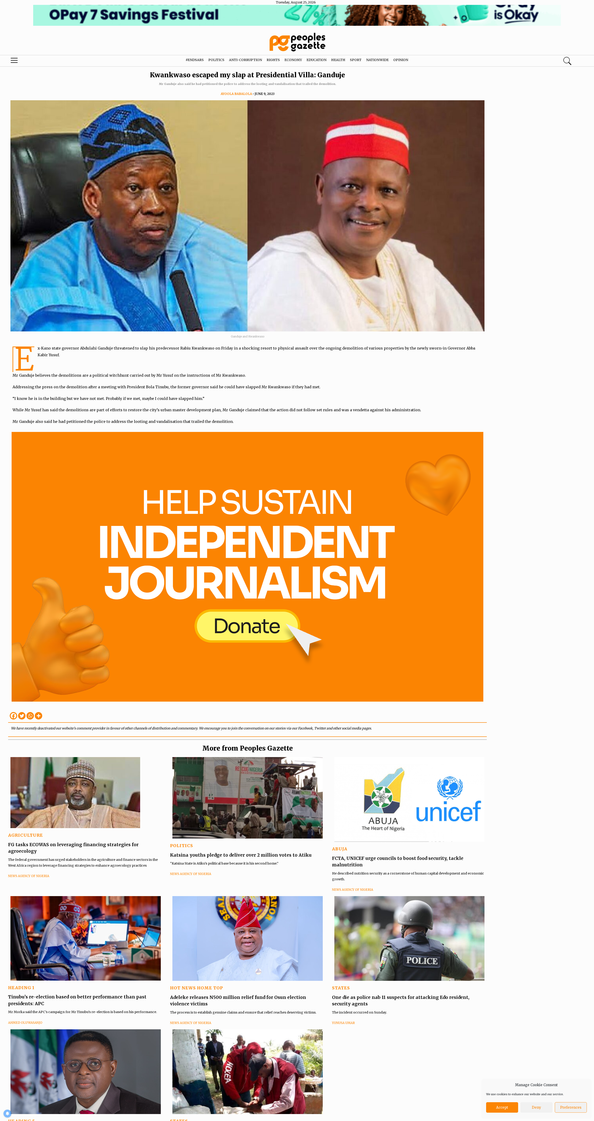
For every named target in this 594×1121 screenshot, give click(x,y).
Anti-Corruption (245, 60)
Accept (502, 1107)
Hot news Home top (196, 988)
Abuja (339, 849)
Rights (273, 60)
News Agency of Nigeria (28, 876)
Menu (31, 61)
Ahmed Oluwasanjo (25, 1023)
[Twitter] (22, 715)
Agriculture (25, 835)
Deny (536, 1107)
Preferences (570, 1107)
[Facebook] (13, 715)
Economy (293, 60)
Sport (356, 60)
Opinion (400, 60)
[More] (38, 715)
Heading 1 (21, 987)
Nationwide (377, 60)
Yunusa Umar (343, 1023)
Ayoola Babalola (236, 94)
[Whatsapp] (30, 715)
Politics (216, 60)
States (341, 988)
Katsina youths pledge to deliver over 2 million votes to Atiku (241, 855)
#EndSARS (195, 60)
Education (316, 60)
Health (338, 60)
